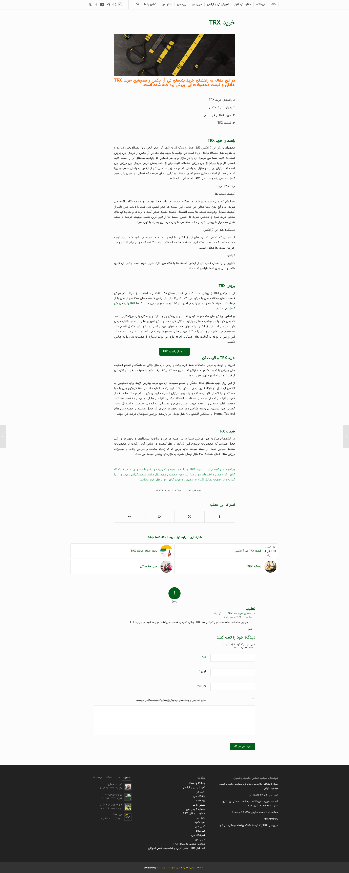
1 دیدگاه (179, 491)
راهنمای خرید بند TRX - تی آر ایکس (231, 614)
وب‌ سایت (201, 686)
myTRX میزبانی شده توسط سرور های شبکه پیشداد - (174, 868)
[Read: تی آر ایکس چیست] (127, 797)
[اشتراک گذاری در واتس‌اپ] (159, 516)
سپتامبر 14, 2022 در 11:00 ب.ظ (238, 617)
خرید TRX (117, 814)
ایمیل (202, 671)
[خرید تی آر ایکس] (174, 55)
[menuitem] (273, 4)
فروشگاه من (198, 835)
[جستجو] (138, 4)
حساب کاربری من (195, 809)
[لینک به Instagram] (120, 4)
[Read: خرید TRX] (127, 817)
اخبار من (200, 792)
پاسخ (250, 629)
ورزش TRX (227, 286)
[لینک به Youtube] (102, 4)
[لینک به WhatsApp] (114, 4)
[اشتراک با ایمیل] (129, 516)
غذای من (200, 827)
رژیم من (200, 818)
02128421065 (271, 819)
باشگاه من (199, 796)
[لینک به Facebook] (96, 4)
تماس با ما (199, 805)
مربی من (200, 839)
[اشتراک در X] (189, 516)
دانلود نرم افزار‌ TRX (194, 814)
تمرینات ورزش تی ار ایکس (111, 804)
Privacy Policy (197, 783)
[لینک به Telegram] (108, 4)
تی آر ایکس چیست (113, 794)
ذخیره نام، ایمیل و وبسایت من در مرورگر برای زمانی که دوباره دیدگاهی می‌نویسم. (170, 700)
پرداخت (200, 801)
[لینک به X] (90, 4)
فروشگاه (200, 831)
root (159, 491)
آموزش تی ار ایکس (194, 788)
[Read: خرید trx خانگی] (127, 786)
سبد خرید (199, 822)
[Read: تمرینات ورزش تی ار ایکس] (127, 807)
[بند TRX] (346, 436)
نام (204, 657)
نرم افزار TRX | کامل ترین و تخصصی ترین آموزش (176, 848)
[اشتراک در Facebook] (220, 516)
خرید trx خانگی (115, 784)
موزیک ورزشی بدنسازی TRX (189, 844)
